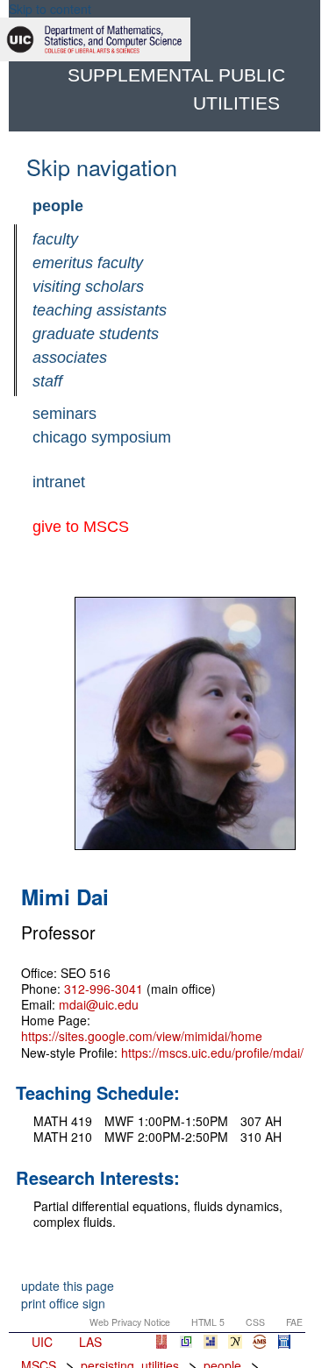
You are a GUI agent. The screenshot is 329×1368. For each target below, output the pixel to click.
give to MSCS (80, 526)
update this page (67, 1285)
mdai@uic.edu (99, 1004)
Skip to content (50, 9)
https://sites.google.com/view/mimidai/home (141, 1036)
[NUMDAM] (235, 1342)
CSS (255, 1322)
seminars (64, 413)
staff (47, 381)
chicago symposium (101, 437)
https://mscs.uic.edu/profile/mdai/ (212, 1052)
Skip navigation (101, 166)
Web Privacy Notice (129, 1322)
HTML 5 (208, 1322)
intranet (58, 482)
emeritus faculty (87, 263)
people (57, 206)
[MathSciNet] (260, 1342)
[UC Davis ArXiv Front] (186, 1342)
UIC (42, 1341)
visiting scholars (88, 286)
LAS (90, 1341)
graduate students (95, 334)
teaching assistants (99, 310)
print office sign (63, 1303)
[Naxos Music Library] (284, 1342)
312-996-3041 (103, 988)
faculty (55, 239)
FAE (294, 1322)
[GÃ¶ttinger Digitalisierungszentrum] (211, 1342)
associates (69, 357)
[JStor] (161, 1342)
